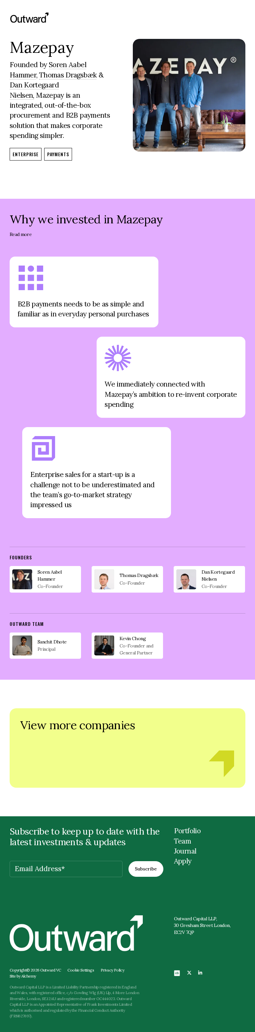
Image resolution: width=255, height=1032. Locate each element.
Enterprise (26, 154)
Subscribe (146, 869)
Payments (58, 154)
